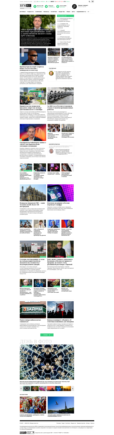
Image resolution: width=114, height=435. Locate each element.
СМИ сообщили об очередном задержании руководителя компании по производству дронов (40, 232)
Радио (63, 423)
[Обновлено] (33, 241)
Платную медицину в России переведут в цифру (58, 204)
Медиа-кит (73, 423)
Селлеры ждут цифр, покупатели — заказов (54, 173)
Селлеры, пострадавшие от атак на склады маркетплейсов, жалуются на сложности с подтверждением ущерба (32, 261)
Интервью (23, 11)
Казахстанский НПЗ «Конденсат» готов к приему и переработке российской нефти (26, 230)
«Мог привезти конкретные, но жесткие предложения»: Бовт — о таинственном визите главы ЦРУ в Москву (37, 32)
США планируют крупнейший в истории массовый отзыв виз (66, 174)
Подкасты (30, 11)
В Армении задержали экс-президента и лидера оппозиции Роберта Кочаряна (54, 230)
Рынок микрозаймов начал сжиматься (30, 321)
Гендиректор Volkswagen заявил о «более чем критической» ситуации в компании (33, 144)
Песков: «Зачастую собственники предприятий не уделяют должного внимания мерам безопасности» (66, 232)
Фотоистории (24, 394)
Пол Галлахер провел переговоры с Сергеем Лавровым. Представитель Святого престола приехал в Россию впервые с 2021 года (60, 268)
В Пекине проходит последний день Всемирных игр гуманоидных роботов (64, 38)
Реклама (59, 423)
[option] (47, 362)
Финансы (46, 11)
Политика (54, 11)
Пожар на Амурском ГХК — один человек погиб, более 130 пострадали (32, 204)
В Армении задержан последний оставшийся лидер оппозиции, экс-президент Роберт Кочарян (39, 176)
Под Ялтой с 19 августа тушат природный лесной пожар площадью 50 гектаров (68, 135)
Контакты (67, 423)
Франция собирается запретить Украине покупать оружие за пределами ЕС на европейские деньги (53, 60)
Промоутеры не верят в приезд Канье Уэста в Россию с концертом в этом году (32, 68)
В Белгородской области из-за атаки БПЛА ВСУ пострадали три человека (65, 20)
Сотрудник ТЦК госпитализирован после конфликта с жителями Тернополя (63, 25)
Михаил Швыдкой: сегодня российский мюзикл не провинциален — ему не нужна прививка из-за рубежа (26, 291)
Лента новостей (62, 16)
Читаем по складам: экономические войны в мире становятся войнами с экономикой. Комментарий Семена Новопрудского (40, 292)
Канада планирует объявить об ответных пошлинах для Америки (60, 321)
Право (68, 11)
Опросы (92, 423)
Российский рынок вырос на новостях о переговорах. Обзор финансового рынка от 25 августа (68, 60)
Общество (62, 11)
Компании (38, 11)
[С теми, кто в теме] (26, 279)
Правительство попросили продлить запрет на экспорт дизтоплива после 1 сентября (31, 107)
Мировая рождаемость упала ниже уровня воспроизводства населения (53, 136)
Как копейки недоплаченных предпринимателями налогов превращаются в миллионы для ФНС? (25, 176)
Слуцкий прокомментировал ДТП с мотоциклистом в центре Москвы (63, 32)
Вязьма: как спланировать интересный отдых (66, 290)
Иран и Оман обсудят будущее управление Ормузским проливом (64, 43)
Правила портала (81, 423)
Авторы (88, 423)
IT (88, 11)
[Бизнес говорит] (26, 164)
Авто (73, 11)
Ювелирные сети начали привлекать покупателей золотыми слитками (53, 290)
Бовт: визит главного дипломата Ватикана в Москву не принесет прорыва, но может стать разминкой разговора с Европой (60, 261)
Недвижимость (81, 11)
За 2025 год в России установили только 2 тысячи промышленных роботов (60, 107)
